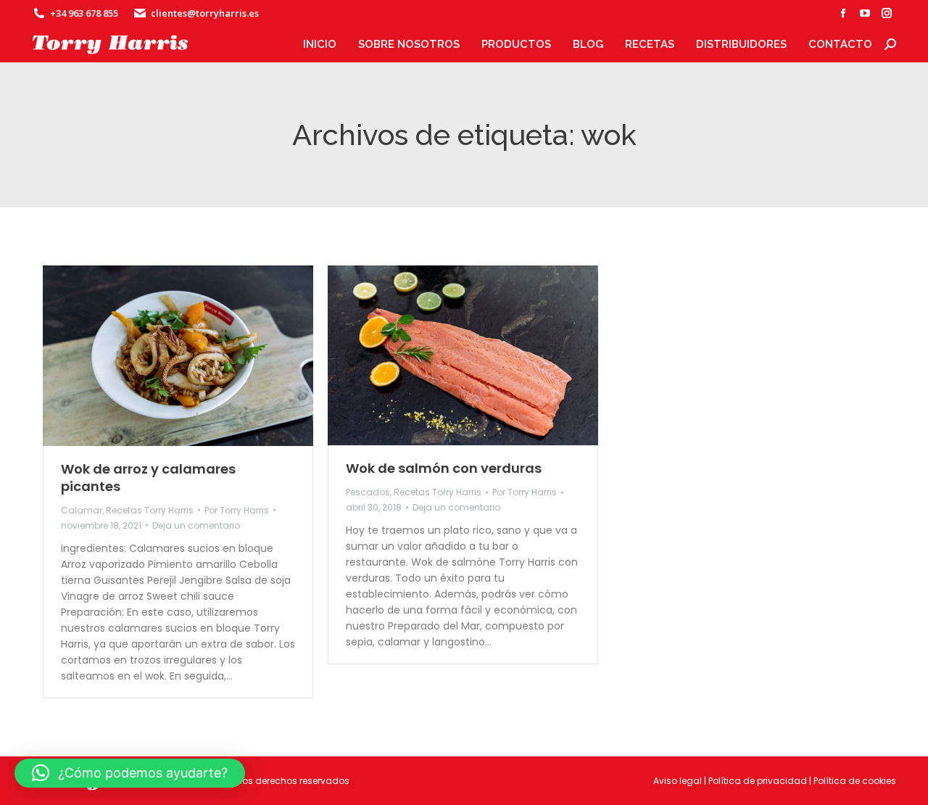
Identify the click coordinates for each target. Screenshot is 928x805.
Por (236, 510)
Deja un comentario (196, 525)
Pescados (368, 492)
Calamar (81, 510)
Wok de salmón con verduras (444, 468)
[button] (129, 773)
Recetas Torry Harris (150, 510)
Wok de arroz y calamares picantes (148, 477)
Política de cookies (854, 781)
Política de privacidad (757, 781)
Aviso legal (677, 781)
